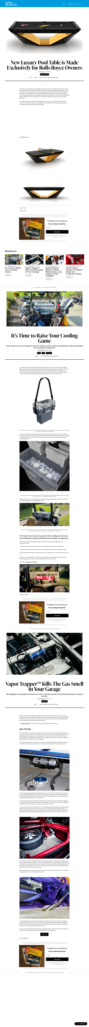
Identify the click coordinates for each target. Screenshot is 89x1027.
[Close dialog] (74, 494)
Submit (58, 522)
